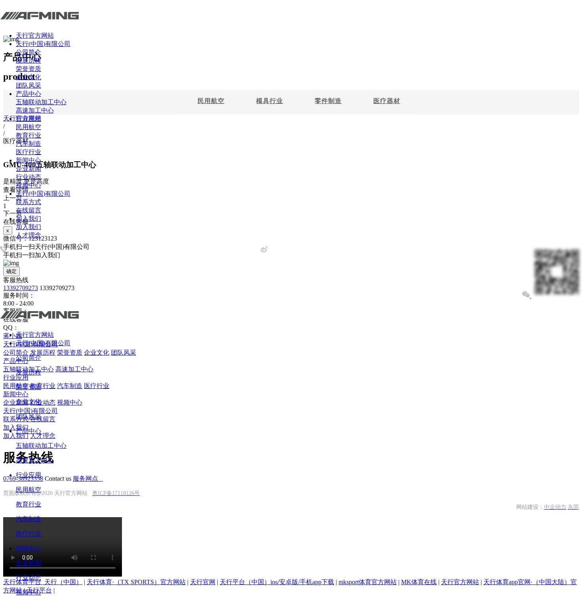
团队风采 (28, 85)
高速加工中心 (35, 110)
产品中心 (28, 93)
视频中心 (28, 185)
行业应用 (28, 118)
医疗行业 (28, 152)
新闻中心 (28, 160)
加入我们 (28, 218)
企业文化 (28, 77)
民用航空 (28, 127)
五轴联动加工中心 (41, 102)
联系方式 (28, 202)
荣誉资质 (28, 68)
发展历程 (28, 60)
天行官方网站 (35, 35)
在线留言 (28, 210)
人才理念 (28, 235)
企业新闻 (28, 168)
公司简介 (28, 52)
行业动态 (28, 177)
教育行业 (28, 135)
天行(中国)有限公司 (43, 43)
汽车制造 (28, 143)
